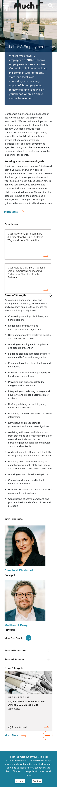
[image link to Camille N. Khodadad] (25, 545)
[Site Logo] (28, 5)
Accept (20, 781)
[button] (6, 5)
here (28, 775)
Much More (11, 212)
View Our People (14, 638)
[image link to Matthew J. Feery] (25, 600)
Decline (37, 781)
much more (11, 735)
